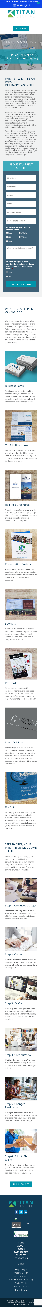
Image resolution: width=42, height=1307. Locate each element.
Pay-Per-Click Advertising (21, 1279)
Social (10, 241)
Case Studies (21, 1252)
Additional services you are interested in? (18, 228)
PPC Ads (24, 237)
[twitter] (21, 1212)
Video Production (21, 1286)
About (21, 1245)
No (10, 276)
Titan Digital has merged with (21, 1)
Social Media (21, 1283)
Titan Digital (16, 1301)
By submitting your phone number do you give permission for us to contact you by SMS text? (20, 265)
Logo (10, 233)
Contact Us (21, 28)
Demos (21, 1249)
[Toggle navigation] (38, 2)
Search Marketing (21, 1276)
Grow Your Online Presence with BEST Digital (21, 1302)
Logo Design (21, 1269)
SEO (9, 237)
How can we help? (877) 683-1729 (21, 21)
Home (21, 1242)
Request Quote (21, 1184)
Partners (21, 1255)
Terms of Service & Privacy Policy (23, 1303)
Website (24, 233)
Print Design (21, 1290)
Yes (10, 272)
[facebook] (16, 1212)
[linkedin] (25, 1212)
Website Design (21, 1272)
